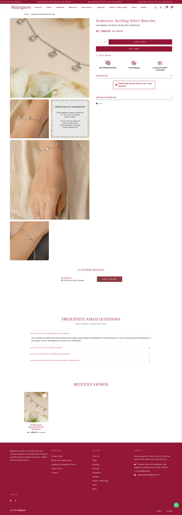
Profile (169, 511)
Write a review (109, 279)
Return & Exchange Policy (61, 460)
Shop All (96, 456)
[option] (49, 58)
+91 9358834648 (143, 471)
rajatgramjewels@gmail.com (147, 475)
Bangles (96, 477)
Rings (95, 460)
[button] (155, 7)
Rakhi (95, 485)
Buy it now (134, 49)
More (95, 489)
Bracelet (96, 468)
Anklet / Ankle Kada (100, 481)
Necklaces (97, 473)
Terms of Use (56, 468)
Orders (159, 511)
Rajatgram (21, 510)
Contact (54, 473)
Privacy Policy (57, 456)
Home (26, 14)
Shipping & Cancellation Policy (63, 464)
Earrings (96, 464)
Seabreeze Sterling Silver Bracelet (36, 427)
